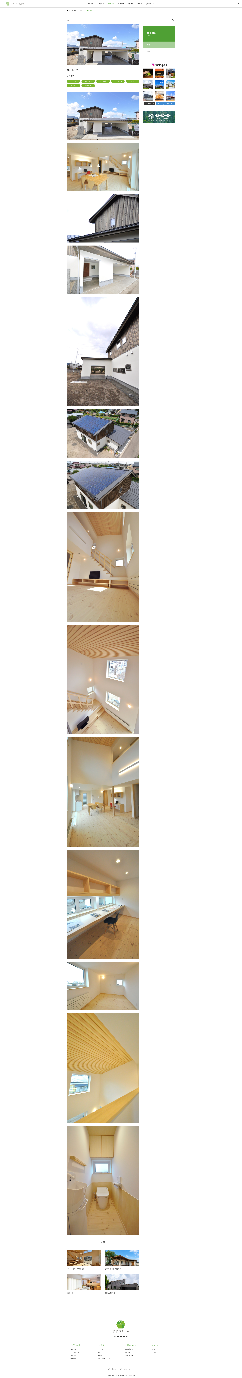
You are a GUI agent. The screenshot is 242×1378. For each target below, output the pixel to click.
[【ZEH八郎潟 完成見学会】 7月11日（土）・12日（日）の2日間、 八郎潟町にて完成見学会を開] (159, 84)
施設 (148, 51)
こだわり (102, 4)
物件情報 (121, 4)
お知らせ (155, 1349)
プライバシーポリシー (127, 1369)
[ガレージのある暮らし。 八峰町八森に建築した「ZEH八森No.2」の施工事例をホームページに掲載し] (148, 84)
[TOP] (121, 1311)
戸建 (68, 20)
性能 (99, 1352)
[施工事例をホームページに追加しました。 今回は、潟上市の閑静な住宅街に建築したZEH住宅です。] (148, 96)
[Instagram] (115, 1336)
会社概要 (131, 4)
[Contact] (124, 1336)
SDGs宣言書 (129, 1349)
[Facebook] (118, 1336)
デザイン (100, 1349)
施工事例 (111, 4)
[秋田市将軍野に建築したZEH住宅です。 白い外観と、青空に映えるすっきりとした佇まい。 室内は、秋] (170, 84)
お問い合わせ (150, 4)
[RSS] (127, 1336)
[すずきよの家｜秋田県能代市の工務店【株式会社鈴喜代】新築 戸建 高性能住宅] (15, 4)
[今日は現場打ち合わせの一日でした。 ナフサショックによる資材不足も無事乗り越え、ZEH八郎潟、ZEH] (170, 96)
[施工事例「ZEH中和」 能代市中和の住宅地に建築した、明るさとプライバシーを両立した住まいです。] (170, 73)
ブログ (139, 4)
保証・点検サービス (104, 1358)
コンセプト (91, 4)
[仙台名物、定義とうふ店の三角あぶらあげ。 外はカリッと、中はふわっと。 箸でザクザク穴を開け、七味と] (159, 96)
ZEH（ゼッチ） (76, 1352)
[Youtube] (121, 1336)
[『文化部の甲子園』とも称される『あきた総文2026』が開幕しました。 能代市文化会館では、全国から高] (159, 73)
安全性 (100, 1355)
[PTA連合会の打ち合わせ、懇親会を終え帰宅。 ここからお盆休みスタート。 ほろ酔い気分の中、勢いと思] (148, 73)
